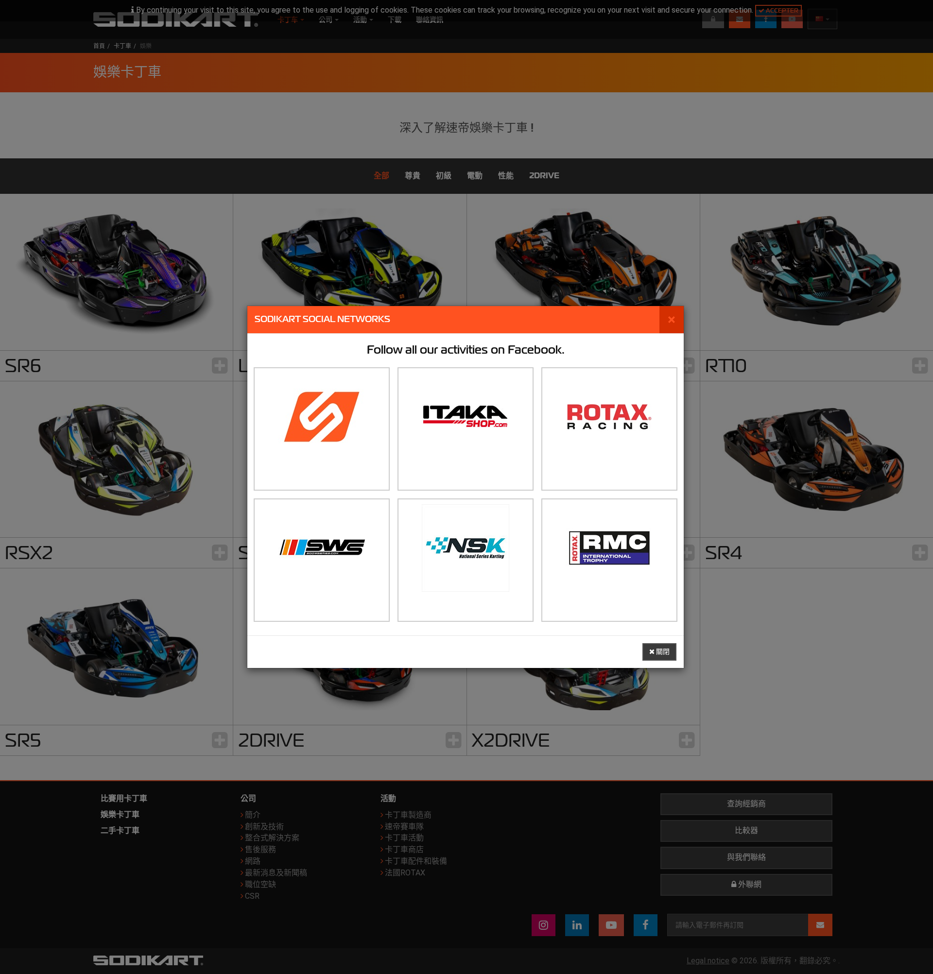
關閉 (662, 652)
